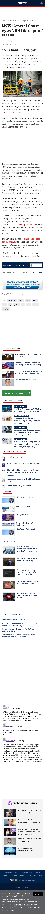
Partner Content (13, 400)
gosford (16, 305)
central (21, 300)
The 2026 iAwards (23, 507)
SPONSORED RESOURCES (15, 451)
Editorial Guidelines (27, 872)
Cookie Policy (32, 907)
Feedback (6, 875)
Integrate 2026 (22, 515)
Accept (38, 894)
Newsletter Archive (25, 875)
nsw (28, 305)
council (35, 300)
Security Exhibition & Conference (24, 524)
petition (35, 305)
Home (4, 21)
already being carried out (24, 224)
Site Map (35, 875)
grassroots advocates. (12, 112)
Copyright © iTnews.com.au (10, 294)
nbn (23, 305)
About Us (16, 872)
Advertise (14, 875)
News (11, 21)
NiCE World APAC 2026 (25, 497)
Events (7, 491)
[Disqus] (22, 672)
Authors (37, 872)
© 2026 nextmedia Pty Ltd (27, 880)
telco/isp (6, 309)
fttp (10, 305)
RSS (40, 875)
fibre (4, 305)
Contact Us (8, 872)
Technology (21, 21)
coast (28, 300)
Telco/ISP (32, 21)
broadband (12, 300)
